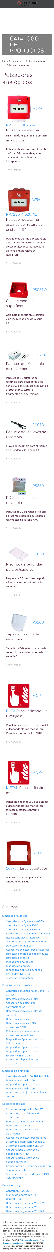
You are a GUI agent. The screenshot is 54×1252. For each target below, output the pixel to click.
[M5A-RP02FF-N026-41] (19, 108)
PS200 (38, 622)
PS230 (38, 486)
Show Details (13, 170)
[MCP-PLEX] (19, 695)
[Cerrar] (50, 1217)
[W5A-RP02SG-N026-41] (19, 200)
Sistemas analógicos (36, 61)
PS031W (39, 290)
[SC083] (19, 554)
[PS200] (19, 622)
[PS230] (19, 486)
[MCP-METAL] (19, 772)
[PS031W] (19, 290)
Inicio (5, 61)
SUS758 (39, 355)
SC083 (38, 554)
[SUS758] (19, 355)
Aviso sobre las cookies (30, 1240)
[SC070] (19, 425)
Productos (17, 61)
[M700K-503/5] (19, 853)
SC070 (38, 425)
